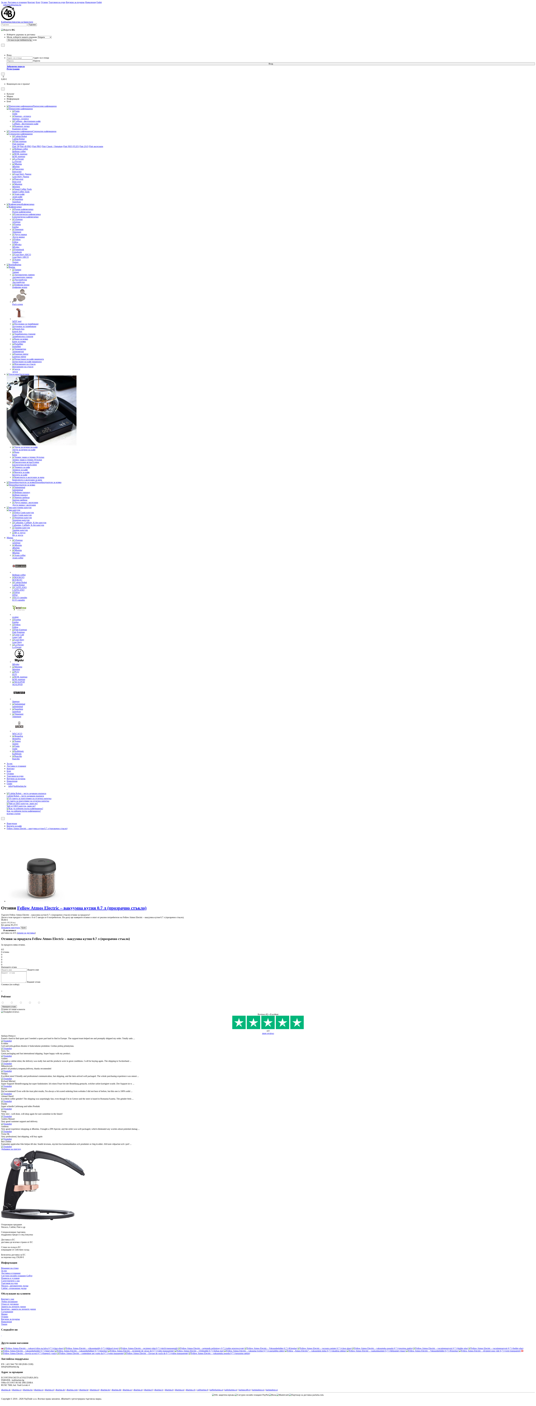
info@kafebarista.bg (12, 5)
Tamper (15, 272)
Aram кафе (17, 197)
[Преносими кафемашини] (58, 106)
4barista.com (72, 1390)
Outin (14, 113)
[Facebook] (1, 1335)
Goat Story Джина (20, 176)
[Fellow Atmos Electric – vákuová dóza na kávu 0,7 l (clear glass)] (2, 1348)
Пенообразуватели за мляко (48, 482)
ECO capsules (18, 600)
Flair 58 (15, 146)
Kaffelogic (17, 754)
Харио (15, 262)
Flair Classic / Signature (52, 146)
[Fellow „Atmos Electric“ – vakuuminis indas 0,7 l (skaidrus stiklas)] (316, 1351)
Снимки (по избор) (10, 984)
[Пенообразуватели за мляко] (63, 482)
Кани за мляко (19, 341)
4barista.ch (190, 1390)
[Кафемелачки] (36, 204)
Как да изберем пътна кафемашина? (24, 811)
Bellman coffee (19, 151)
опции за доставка (26, 933)
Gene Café (17, 637)
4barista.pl (49, 1390)
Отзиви (44, 2)
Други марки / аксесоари (24, 505)
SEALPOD (17, 684)
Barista (18, 264)
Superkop (16, 202)
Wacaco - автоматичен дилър (14, 1286)
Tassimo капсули (20, 530)
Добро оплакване (9, 1301)
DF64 (14, 595)
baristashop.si (272, 1390)
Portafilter (16, 346)
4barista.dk (116, 1390)
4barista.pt (138, 1390)
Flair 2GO (83, 146)
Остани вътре (19, 40)
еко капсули (26, 507)
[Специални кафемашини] (58, 131)
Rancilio (16, 759)
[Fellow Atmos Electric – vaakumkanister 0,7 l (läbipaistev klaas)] (376, 1351)
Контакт (31, 2)
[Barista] (22, 264)
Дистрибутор (18, 282)
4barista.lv (158, 1390)
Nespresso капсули (21, 520)
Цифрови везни (19, 287)
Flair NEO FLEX (71, 146)
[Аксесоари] (31, 374)
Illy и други (17, 535)
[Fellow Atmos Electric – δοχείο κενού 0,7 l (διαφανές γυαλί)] (29, 1353)
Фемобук (16, 738)
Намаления (90, 2)
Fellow (15, 242)
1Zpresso (16, 222)
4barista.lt (169, 1390)
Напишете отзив (9, 1007)
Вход (271, 64)
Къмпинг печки (19, 129)
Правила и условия (10, 1278)
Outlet (99, 2)
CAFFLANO (18, 590)
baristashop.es (258, 1390)
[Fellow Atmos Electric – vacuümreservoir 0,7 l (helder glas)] (441, 1348)
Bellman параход (20, 495)
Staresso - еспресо (20, 119)
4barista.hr (83, 1390)
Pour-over (16, 181)
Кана (14, 454)
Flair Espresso (18, 632)
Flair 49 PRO (26, 146)
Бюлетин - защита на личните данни (18, 1309)
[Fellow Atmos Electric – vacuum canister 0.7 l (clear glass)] (325, 1348)
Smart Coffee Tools (20, 191)
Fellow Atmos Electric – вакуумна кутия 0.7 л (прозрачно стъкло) (37, 828)
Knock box (17, 331)
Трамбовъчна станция (22, 336)
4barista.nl (94, 1390)
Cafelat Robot (18, 139)
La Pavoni (16, 161)
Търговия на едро (57, 2)
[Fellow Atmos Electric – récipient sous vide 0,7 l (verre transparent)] (490, 1351)
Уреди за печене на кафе (23, 449)
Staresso (16, 701)
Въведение (12, 823)
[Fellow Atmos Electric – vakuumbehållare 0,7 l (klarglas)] (81, 1351)
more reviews (268, 1033)
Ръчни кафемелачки (21, 212)
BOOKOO (17, 580)
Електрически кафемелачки (25, 217)
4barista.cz (16, 1390)
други (15, 371)
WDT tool (16, 321)
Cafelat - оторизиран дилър (14, 1288)
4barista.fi (148, 1390)
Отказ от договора (10, 1304)
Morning (16, 186)
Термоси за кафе (20, 470)
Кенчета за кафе (19, 475)
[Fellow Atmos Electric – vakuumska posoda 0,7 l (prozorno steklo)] (219, 1353)
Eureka (15, 227)
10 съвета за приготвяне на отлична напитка (28, 801)
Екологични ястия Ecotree (24, 465)
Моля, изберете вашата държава (22, 37)
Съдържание (7, 1311)
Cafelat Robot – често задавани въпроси (25, 796)
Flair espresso (18, 144)
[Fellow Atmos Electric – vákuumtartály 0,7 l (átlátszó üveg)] (91, 1348)
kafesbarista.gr (230, 1390)
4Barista (16, 548)
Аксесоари (24, 374)
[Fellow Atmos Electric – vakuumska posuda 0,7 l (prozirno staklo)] (382, 1348)
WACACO (17, 733)
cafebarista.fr (202, 1390)
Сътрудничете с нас (10, 1281)
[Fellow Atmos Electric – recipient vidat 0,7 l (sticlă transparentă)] (148, 1348)
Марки (10, 537)
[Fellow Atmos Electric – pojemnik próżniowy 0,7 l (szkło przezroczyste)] (211, 1348)
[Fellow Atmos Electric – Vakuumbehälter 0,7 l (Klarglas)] (271, 1348)
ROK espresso (18, 156)
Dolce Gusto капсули (22, 515)
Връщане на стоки (10, 1268)
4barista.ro (38, 1390)
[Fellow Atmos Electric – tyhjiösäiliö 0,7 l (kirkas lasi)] (199, 1351)
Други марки (18, 237)
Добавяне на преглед (11, 1149)
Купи (23, 928)
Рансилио (16, 171)
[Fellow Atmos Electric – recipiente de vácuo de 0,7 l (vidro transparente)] (141, 1351)
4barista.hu (28, 1390)
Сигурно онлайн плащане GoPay (17, 1275)
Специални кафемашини (44, 131)
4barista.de (60, 1390)
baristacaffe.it (244, 1390)
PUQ (14, 674)
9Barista (16, 166)
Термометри (18, 351)
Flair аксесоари (96, 146)
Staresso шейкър (19, 500)
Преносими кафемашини (45, 106)
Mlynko (15, 247)
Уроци (4, 1324)
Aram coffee (17, 558)
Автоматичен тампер (22, 277)
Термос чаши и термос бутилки (27, 460)
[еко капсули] (33, 507)
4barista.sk (5, 1390)
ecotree (15, 617)
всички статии (14, 813)
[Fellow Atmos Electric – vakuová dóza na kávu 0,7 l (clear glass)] (34, 1348)
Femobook (17, 252)
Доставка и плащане (17, 2)
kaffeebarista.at (216, 1390)
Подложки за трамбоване (24, 326)
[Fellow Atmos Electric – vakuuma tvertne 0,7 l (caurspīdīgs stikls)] (254, 1351)
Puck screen (17, 304)
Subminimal (17, 490)
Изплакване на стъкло (22, 366)
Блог (38, 2)
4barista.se (127, 1390)
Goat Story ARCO (20, 257)
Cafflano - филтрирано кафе (25, 124)
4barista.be (105, 1390)
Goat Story (17, 642)
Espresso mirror (19, 356)
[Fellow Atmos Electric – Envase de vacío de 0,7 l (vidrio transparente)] (156, 1353)
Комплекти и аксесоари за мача (27, 480)
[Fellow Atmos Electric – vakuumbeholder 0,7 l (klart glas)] (28, 1351)
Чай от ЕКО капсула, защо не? (21, 806)
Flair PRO (36, 146)
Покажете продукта (10, 927)
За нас (4, 2)
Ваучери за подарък (75, 2)
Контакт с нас (7, 1299)
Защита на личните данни (13, 1306)
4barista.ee (179, 1390)
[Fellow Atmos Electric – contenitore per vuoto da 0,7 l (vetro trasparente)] (90, 1353)
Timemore (16, 232)
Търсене (32, 25)
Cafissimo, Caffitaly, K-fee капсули (28, 525)
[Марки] (14, 537)
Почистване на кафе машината (27, 361)
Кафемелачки (28, 204)
